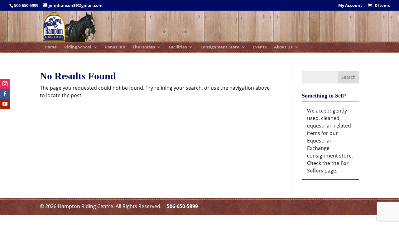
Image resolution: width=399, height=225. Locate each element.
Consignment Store (219, 47)
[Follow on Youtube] (5, 104)
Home (51, 47)
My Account (350, 5)
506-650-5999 (182, 206)
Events (260, 47)
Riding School (77, 47)
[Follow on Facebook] (5, 94)
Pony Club (115, 47)
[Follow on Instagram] (5, 84)
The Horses (143, 47)
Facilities (178, 47)
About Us (283, 47)
